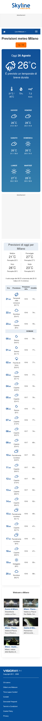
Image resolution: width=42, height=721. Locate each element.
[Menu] (36, 31)
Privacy (6, 716)
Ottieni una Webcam (10, 687)
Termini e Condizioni (10, 706)
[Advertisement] (21, 21)
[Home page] (4, 31)
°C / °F (21, 44)
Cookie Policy (8, 711)
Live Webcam (20, 31)
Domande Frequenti (10, 701)
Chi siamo (6, 682)
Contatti (6, 697)
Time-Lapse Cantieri (10, 692)
